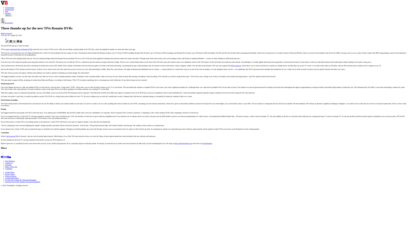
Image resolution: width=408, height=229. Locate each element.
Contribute (8, 169)
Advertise (8, 165)
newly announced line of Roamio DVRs (19, 49)
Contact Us (9, 163)
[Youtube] (10, 157)
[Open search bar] (3, 22)
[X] (6, 157)
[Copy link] (7, 41)
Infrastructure (9, 9)
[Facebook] (2, 157)
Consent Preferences (12, 178)
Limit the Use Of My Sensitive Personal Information (22, 182)
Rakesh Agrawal (6, 33)
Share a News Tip (11, 167)
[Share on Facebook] (18, 41)
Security (8, 13)
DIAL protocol (236, 66)
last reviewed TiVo (12, 136)
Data (6, 11)
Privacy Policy (10, 174)
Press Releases (10, 161)
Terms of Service (10, 176)
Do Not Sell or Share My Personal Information (20, 180)
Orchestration (9, 8)
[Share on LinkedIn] (11, 41)
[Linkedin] (8, 157)
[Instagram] (4, 157)
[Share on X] (14, 41)
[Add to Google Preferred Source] (21, 42)
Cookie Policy (10, 172)
